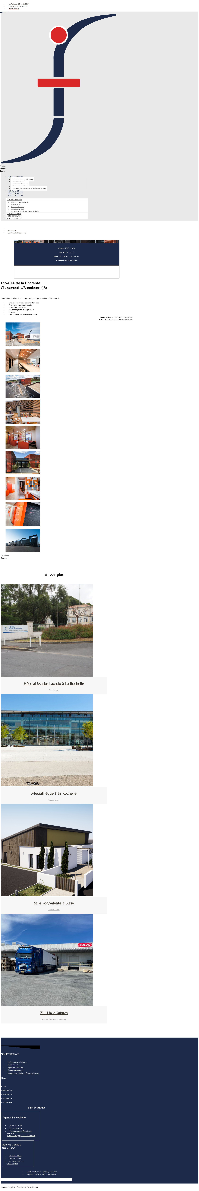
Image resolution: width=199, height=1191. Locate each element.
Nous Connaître (6, 1098)
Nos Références (7, 1094)
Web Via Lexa (33, 1187)
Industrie (62, 1019)
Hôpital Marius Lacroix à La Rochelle (54, 683)
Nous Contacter (6, 1102)
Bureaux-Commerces (50, 1019)
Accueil (3, 1086)
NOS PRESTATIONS (15, 177)
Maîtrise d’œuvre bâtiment (19, 202)
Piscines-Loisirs (54, 800)
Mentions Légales (8, 1187)
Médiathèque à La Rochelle (53, 793)
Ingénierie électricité (17, 207)
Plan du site (21, 1187)
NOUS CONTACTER (15, 195)
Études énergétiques (17, 209)
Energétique (53, 690)
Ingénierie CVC (15, 204)
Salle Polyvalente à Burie (54, 903)
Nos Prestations (7, 1090)
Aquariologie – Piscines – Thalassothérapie (29, 188)
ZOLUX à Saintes (54, 1013)
